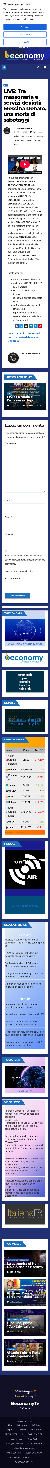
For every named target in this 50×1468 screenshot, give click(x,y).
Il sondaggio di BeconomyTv (25, 721)
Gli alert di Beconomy (25, 905)
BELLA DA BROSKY (34, 1453)
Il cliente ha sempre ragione (24, 1448)
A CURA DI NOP (25, 1091)
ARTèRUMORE (13, 1260)
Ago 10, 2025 (16, 1361)
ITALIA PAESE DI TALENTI (19, 1458)
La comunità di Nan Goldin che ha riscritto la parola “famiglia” (25, 1267)
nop (34, 140)
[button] (38, 67)
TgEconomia (22, 1425)
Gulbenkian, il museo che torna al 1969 (25, 1014)
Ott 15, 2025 (16, 1272)
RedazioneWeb (24, 128)
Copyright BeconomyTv (25, 1421)
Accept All (25, 27)
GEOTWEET (33, 1439)
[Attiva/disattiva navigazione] (45, 67)
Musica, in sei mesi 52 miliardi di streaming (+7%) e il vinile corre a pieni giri (24, 943)
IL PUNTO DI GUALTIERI (32, 1434)
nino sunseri (26, 140)
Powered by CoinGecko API (14, 832)
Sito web (9, 534)
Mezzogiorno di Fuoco (14, 1444)
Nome (8, 500)
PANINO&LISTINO (13, 1453)
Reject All (25, 42)
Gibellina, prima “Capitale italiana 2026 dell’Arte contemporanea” (21, 1328)
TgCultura (24, 1260)
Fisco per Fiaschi (16, 1439)
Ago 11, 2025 (16, 1302)
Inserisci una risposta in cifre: (19, 571)
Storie (37, 1458)
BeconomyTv (25, 1403)
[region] (25, 23)
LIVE (6, 85)
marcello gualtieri (28, 136)
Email (8, 517)
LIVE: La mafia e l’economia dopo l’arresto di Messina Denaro (25, 337)
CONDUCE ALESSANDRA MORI (25, 644)
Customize (25, 34)
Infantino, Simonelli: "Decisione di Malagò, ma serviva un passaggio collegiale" (22, 1114)
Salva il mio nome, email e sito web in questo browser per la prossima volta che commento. (25, 559)
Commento (11, 443)
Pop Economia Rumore (16, 1289)
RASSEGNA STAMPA (24, 1462)
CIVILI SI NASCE (35, 1444)
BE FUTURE (36, 1430)
